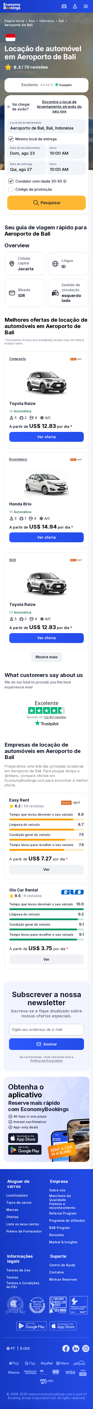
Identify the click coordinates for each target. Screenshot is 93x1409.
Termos (12, 1277)
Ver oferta (46, 437)
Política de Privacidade (46, 1060)
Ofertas (12, 1217)
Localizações (17, 1195)
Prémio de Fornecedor (24, 1231)
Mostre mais (47, 657)
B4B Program (59, 1228)
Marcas (12, 1210)
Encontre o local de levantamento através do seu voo (59, 107)
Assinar (50, 1044)
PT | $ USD (20, 1348)
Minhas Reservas (63, 1279)
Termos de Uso (18, 1270)
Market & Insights (63, 1242)
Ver (46, 869)
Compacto (17, 359)
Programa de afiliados (67, 1220)
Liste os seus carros (22, 1224)
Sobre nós (57, 1190)
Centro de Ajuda (62, 1265)
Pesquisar (50, 202)
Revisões (56, 1235)
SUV (12, 560)
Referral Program (62, 1213)
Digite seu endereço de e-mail (37, 1029)
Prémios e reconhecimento (62, 1206)
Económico (18, 459)
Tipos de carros (19, 1202)
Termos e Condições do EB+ (23, 1285)
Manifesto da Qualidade (60, 1198)
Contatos (56, 1272)
